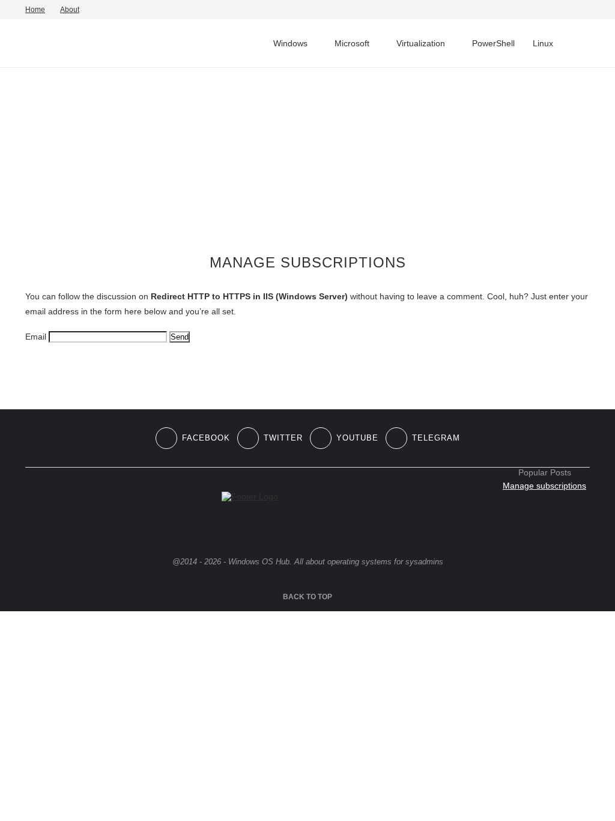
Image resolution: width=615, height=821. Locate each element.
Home (35, 9)
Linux (543, 43)
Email (35, 336)
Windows (290, 43)
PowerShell (493, 43)
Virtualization (420, 43)
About (69, 9)
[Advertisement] (307, 161)
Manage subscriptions (544, 485)
